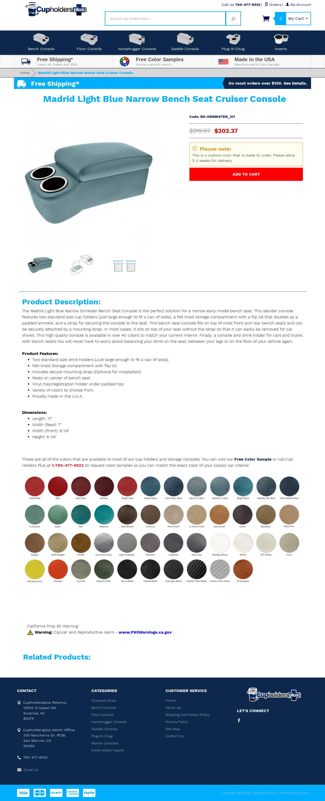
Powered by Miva (294, 793)
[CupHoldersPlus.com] (56, 9)
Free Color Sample (253, 459)
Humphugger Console (137, 49)
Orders (274, 5)
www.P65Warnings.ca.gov (145, 632)
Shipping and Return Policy (188, 715)
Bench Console (41, 49)
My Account (300, 5)
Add (246, 174)
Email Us (30, 770)
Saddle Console (185, 49)
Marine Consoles (105, 743)
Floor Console (89, 49)
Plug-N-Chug (233, 49)
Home (25, 73)
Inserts (281, 49)
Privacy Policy (177, 722)
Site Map (173, 729)
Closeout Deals (103, 700)
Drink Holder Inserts (107, 750)
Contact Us (175, 736)
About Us (173, 707)
